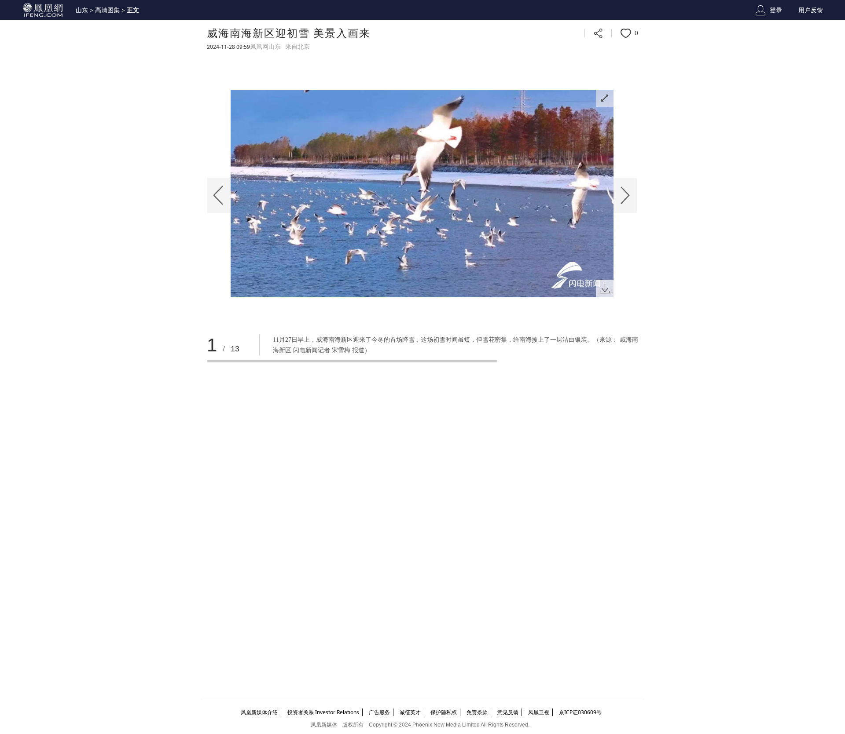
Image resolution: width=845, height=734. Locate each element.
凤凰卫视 (538, 712)
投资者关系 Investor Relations (323, 712)
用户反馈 (810, 10)
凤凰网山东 (265, 47)
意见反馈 (507, 712)
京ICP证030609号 (580, 712)
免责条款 (477, 712)
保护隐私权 (443, 712)
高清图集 (107, 10)
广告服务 (379, 712)
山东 (82, 10)
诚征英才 (410, 712)
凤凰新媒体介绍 (259, 712)
